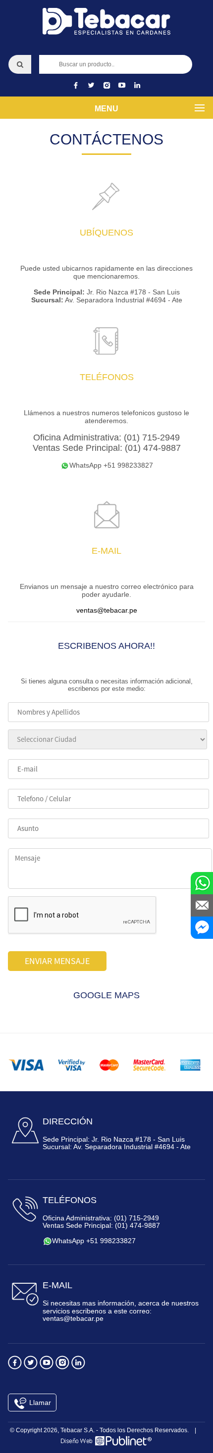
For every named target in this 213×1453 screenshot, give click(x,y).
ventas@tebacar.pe (106, 610)
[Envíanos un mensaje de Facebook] (202, 928)
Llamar (39, 1402)
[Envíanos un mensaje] (202, 905)
